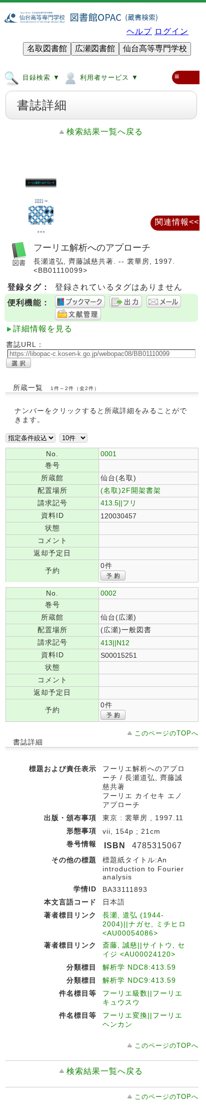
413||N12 (115, 643)
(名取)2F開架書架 (130, 490)
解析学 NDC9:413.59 (139, 980)
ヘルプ (139, 31)
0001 (108, 454)
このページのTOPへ (166, 733)
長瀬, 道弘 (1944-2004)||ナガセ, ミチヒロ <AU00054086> (144, 924)
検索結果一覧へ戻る (104, 131)
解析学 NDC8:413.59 (139, 967)
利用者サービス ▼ (108, 78)
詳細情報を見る (42, 328)
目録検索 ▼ (40, 78)
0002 (108, 593)
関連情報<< (177, 222)
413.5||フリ (118, 503)
